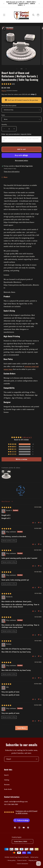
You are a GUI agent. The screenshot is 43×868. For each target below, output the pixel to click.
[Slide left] (17, 69)
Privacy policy (11, 860)
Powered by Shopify (23, 857)
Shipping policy (33, 860)
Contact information (22, 863)
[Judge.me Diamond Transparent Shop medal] (20, 490)
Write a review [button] (21, 459)
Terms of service (22, 860)
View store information (12, 171)
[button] (4, 15)
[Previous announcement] (4, 3)
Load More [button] (21, 728)
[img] (6, 507)
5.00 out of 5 (27, 437)
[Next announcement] (39, 3)
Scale (3, 115)
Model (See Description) (9, 105)
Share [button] (5, 177)
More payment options (21, 160)
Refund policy (34, 857)
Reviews (7, 784)
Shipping (4, 90)
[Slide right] (26, 69)
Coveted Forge (14, 857)
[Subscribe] (36, 759)
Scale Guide (8, 789)
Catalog (6, 780)
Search (6, 775)
